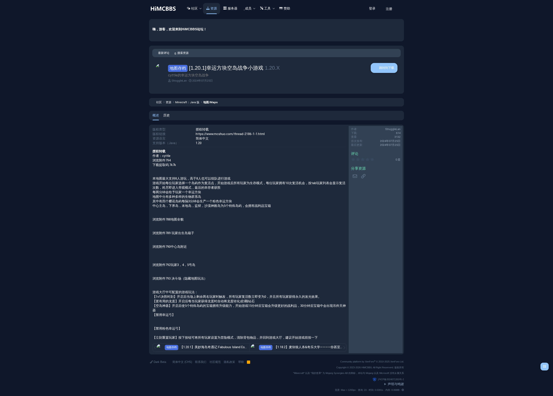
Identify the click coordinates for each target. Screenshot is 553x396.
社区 (194, 8)
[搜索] (399, 8)
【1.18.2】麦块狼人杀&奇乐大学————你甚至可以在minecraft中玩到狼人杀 (329, 347)
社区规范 (215, 362)
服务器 (232, 8)
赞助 (287, 8)
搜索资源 (183, 53)
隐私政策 (229, 362)
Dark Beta (159, 362)
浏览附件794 (162, 160)
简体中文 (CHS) (182, 362)
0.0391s (379, 390)
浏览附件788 (162, 219)
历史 (166, 115)
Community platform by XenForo (372, 361)
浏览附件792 (162, 265)
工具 (267, 8)
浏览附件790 (162, 247)
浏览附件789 (162, 233)
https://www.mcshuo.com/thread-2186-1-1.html (230, 134)
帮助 (241, 362)
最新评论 (163, 53)
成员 (248, 8)
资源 (213, 8)
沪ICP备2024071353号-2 (391, 379)
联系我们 (200, 362)
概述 (156, 115)
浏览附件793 (162, 278)
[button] (200, 8)
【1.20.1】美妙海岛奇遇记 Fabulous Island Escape (216, 347)
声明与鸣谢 (396, 384)
